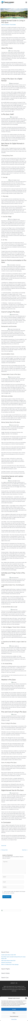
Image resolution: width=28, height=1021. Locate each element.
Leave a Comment (5, 24)
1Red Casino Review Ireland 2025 (8, 960)
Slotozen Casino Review (6, 962)
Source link (3, 845)
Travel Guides (13, 24)
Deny (14, 1012)
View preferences (14, 1016)
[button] (26, 998)
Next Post (24, 849)
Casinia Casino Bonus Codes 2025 (8, 954)
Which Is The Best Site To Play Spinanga (9, 964)
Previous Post (4, 849)
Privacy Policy (14, 1019)
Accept (14, 1009)
